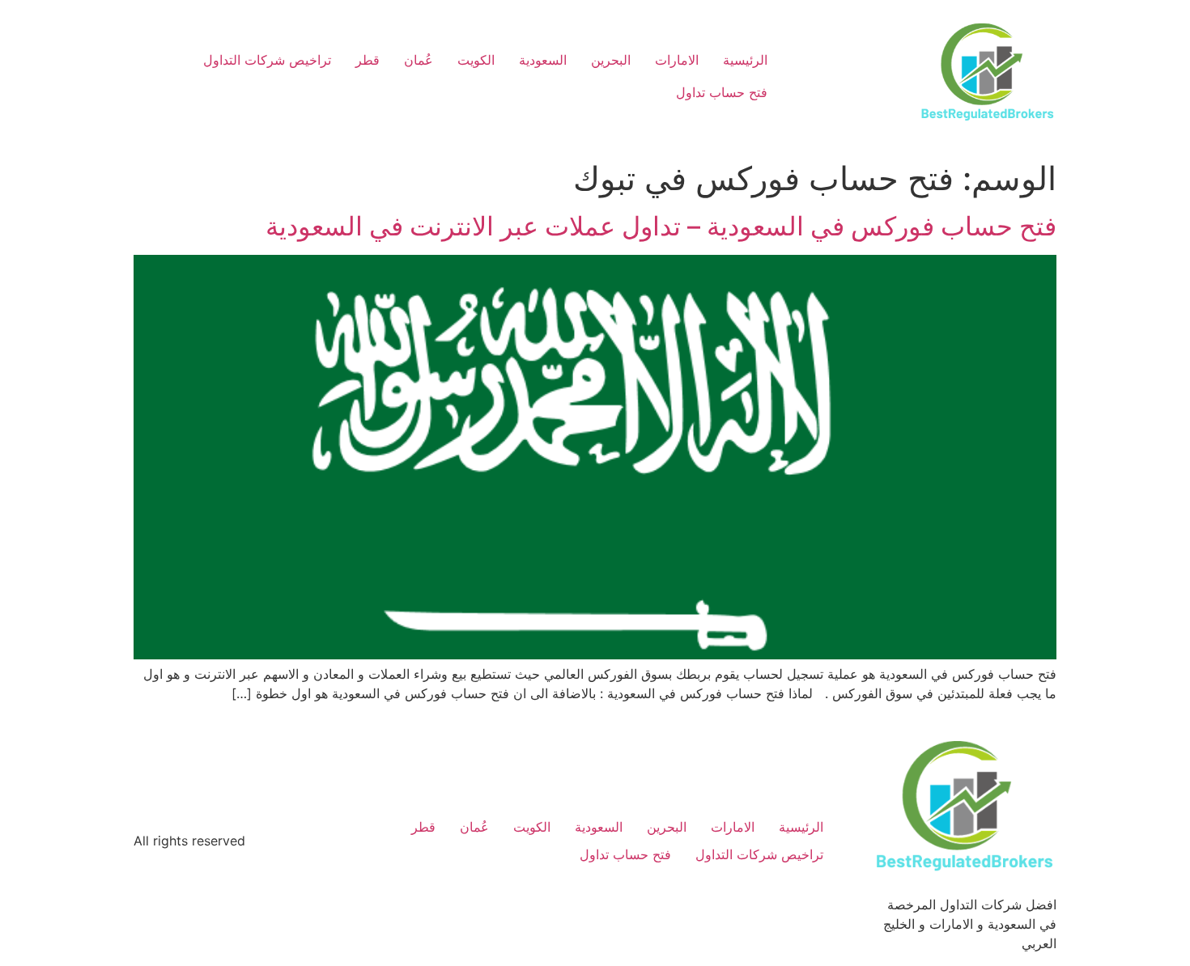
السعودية (543, 60)
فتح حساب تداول (721, 92)
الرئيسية (745, 60)
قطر (367, 60)
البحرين (611, 60)
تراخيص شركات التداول (267, 60)
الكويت (476, 60)
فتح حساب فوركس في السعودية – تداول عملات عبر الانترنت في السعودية (661, 226)
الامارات (677, 60)
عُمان (418, 60)
